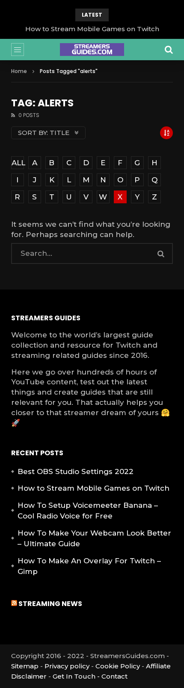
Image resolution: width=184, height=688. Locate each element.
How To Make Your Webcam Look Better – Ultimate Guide (94, 538)
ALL (18, 162)
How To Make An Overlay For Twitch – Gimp (89, 566)
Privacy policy (67, 666)
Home (19, 71)
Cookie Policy (117, 666)
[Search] (168, 49)
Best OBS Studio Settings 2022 (76, 471)
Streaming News (50, 604)
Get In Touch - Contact (90, 676)
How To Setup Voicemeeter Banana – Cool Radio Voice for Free (88, 511)
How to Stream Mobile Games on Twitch (92, 29)
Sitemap (25, 666)
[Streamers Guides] (92, 49)
